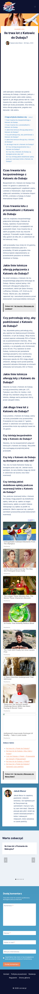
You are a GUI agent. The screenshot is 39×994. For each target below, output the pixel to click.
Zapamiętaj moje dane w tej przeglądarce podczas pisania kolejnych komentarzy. (19, 958)
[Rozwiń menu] (35, 6)
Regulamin (13, 978)
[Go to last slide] (5, 860)
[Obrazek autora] (7, 43)
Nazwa (7, 933)
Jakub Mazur (19, 43)
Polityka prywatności (19, 974)
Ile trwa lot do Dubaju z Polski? (18, 761)
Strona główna (24, 978)
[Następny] (33, 860)
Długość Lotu (19, 29)
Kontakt (6, 974)
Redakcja (32, 974)
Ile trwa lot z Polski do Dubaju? (18, 748)
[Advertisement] (19, 67)
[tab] (15, 879)
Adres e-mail (9, 942)
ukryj (30, 117)
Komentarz (8, 906)
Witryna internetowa (11, 952)
